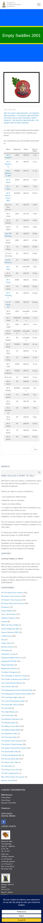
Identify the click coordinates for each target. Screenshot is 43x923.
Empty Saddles (7, 611)
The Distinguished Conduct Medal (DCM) (16, 690)
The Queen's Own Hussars (23, 120)
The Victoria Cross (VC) (10, 770)
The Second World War (10, 759)
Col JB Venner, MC (8, 304)
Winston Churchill (7, 780)
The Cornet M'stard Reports (11, 683)
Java (3, 639)
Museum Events (7, 647)
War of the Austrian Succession (13, 777)
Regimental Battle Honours (11, 658)
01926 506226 (6, 813)
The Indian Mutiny (8, 712)
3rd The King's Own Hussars (16, 113)
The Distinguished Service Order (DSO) (16, 694)
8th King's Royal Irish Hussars (17, 118)
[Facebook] (3, 822)
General (4, 621)
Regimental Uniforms (9, 668)
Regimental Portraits (9, 661)
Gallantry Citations (8, 618)
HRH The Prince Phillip (9, 625)
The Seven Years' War (9, 762)
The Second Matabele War (11, 755)
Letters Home (6, 643)
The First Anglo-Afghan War (11, 697)
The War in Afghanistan (10, 773)
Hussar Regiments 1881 (10, 629)
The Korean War (7, 715)
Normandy (5, 650)
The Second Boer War (9, 752)
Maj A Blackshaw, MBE (8, 173)
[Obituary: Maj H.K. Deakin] (5, 878)
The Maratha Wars (8, 723)
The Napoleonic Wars (9, 733)
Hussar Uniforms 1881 (9, 632)
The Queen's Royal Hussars (11, 744)
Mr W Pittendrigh (8, 295)
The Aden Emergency (9, 672)
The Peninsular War (8, 737)
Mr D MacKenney (8, 164)
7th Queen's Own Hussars (27, 116)
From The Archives (8, 614)
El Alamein (5, 607)
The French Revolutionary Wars (13, 701)
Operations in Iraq (8, 654)
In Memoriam (6, 636)
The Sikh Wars (6, 766)
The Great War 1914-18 (10, 705)
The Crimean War (8, 686)
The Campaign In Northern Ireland (14, 676)
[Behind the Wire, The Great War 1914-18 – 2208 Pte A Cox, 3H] (5, 835)
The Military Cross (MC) (10, 726)
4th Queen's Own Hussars (11, 596)
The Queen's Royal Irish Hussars (13, 748)
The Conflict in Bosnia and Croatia (14, 679)
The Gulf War (6, 708)
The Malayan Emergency (10, 719)
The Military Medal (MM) (10, 730)
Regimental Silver (7, 665)
